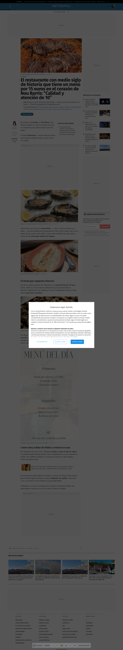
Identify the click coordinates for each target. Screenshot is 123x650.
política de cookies (76, 322)
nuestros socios (57, 311)
